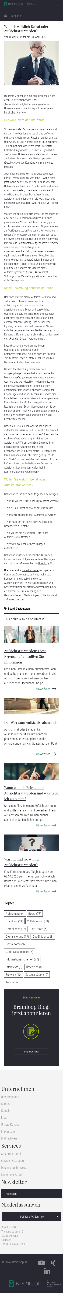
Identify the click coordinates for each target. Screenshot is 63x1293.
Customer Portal (11, 1154)
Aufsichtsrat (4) (15, 913)
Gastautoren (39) (16, 944)
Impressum (8, 1131)
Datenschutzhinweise (14, 1167)
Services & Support (12, 1161)
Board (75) (34, 913)
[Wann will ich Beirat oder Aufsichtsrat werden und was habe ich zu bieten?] (31, 771)
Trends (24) (13, 982)
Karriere (5, 1104)
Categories (14, 16)
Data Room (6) (38, 929)
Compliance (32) (16, 929)
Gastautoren (23, 608)
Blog (4, 1117)
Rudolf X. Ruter (17, 37)
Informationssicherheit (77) (22, 959)
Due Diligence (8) (43, 936)
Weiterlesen (43, 688)
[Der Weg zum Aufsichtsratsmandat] (31, 706)
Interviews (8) (14, 967)
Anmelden (11, 1194)
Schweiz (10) (14, 974)
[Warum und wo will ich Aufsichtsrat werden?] (31, 843)
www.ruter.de (16, 599)
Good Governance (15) (19, 952)
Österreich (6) (34, 967)
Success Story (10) (36, 974)
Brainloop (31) (14, 921)
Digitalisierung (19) (17, 936)
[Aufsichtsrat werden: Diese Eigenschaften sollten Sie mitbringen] (31, 634)
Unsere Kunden (10, 1124)
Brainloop (43, 563)
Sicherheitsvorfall (11, 1174)
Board (11, 608)
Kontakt (5, 1110)
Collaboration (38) (38, 921)
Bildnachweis (9, 1138)
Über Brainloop (10, 1097)
